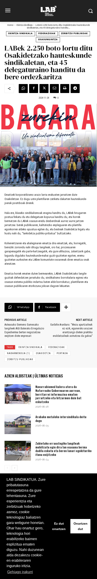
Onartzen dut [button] (81, 526)
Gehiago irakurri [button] (20, 572)
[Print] (64, 88)
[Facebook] (33, 88)
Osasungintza (48, 39)
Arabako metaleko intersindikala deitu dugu (60, 418)
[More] (66, 307)
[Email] (54, 88)
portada (62, 353)
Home (10, 25)
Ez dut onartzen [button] (59, 526)
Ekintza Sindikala (24, 25)
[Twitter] (43, 88)
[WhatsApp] (23, 88)
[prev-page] (7, 468)
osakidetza (43, 353)
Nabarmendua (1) (18, 353)
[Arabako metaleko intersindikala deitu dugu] (18, 424)
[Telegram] (75, 88)
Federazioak (46, 33)
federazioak (56, 347)
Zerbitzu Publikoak (74, 33)
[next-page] (14, 468)
